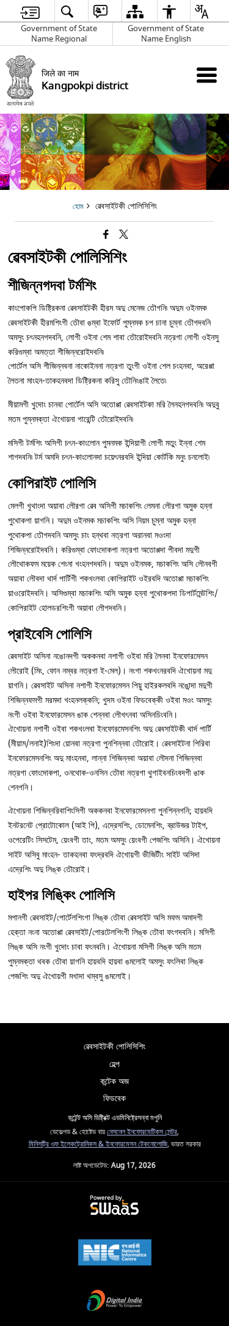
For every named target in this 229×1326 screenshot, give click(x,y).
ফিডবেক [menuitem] (114, 1098)
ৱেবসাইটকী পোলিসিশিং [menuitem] (114, 1046)
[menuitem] (30, 11)
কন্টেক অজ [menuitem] (114, 1081)
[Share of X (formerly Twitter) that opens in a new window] (123, 235)
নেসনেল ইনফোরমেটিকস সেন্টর (142, 1132)
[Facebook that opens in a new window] (106, 235)
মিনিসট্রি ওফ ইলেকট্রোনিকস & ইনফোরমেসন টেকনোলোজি (98, 1144)
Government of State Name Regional (59, 34)
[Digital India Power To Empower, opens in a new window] (115, 1302)
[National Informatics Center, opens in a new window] (115, 1253)
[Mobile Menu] (206, 75)
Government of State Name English (166, 34)
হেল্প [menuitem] (114, 1064)
